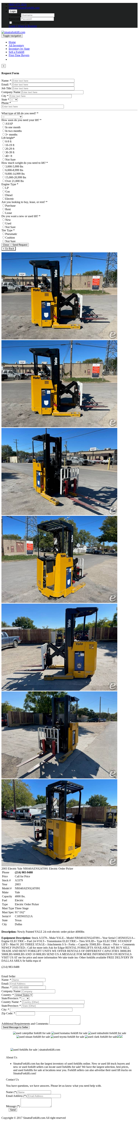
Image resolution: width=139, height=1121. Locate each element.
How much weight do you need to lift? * (24, 162)
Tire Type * (8, 230)
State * (5, 99)
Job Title (6, 88)
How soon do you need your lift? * (21, 120)
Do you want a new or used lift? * (20, 216)
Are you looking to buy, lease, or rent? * (24, 202)
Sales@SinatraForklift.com (24, 7)
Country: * (7, 994)
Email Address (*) (16, 1095)
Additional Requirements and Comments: (25, 1023)
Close (6, 244)
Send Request (19, 244)
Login (13, 11)
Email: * (6, 84)
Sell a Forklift (16, 52)
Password (14, 18)
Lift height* (8, 137)
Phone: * (6, 987)
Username (14, 15)
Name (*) (11, 1092)
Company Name (10, 92)
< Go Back (8, 248)
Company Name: (11, 991)
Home (12, 42)
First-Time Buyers (19, 55)
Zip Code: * (8, 1013)
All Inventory (16, 45)
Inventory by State (19, 48)
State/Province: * (11, 998)
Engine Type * (9, 184)
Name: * (6, 80)
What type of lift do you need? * (19, 113)
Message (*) (13, 1106)
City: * (5, 1009)
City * (5, 95)
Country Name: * (11, 1001)
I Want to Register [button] (26, 26)
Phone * (6, 102)
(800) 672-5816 (18, 4)
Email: (5, 983)
